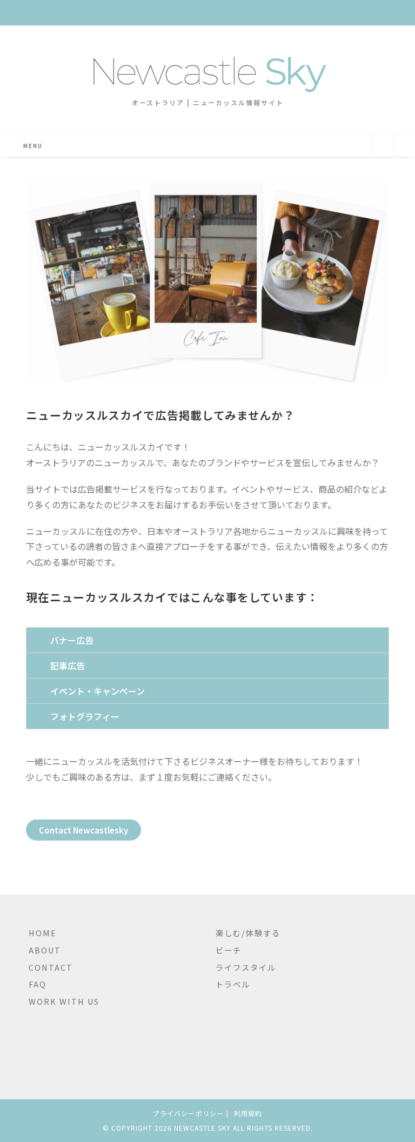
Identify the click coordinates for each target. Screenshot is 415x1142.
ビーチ (229, 950)
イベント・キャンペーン (97, 690)
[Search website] (383, 147)
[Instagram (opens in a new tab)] (215, 11)
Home (43, 932)
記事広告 (67, 665)
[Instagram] (37, 1040)
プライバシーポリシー (188, 1113)
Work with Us (64, 1001)
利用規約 (248, 1113)
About (45, 950)
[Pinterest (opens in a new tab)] (202, 11)
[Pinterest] (54, 1040)
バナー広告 (71, 640)
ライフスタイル (246, 967)
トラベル (233, 984)
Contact (51, 967)
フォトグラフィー (84, 716)
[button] (207, 640)
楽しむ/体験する (248, 932)
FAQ (37, 984)
